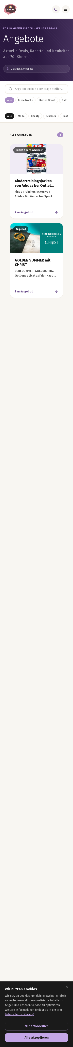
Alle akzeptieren (37, 1037)
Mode (21, 116)
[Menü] (66, 9)
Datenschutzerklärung (19, 1014)
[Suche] (56, 9)
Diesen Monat (47, 100)
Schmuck (51, 116)
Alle (9, 100)
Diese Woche (25, 100)
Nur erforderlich (36, 1026)
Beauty (35, 116)
